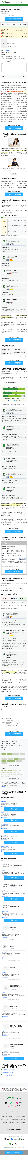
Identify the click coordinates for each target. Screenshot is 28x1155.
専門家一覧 (11, 1116)
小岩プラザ (4, 1051)
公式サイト (14, 809)
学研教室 (8, 50)
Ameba (8, 1139)
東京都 (5, 7)
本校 (3, 932)
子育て (11, 1105)
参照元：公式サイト (22, 558)
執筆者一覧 (4, 1116)
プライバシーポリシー (5, 1119)
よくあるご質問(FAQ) (20, 1122)
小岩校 (3, 870)
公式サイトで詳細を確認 (14, 18)
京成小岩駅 (14, 7)
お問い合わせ (11, 1122)
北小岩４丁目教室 (5, 813)
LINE (13, 1102)
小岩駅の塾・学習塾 (7, 1075)
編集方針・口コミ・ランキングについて (14, 1113)
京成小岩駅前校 (5, 911)
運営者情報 (18, 1116)
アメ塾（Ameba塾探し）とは (16, 1111)
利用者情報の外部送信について (18, 1119)
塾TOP (2, 7)
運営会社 (5, 1122)
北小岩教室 (3, 802)
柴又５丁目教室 (4, 824)
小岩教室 (4, 972)
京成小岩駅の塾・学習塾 (8, 1070)
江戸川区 (9, 7)
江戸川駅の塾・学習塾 (8, 1072)
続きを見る (14, 173)
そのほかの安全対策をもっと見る (14, 778)
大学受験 (20, 1102)
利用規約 (24, 1116)
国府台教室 (3, 835)
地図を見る (4, 806)
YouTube (18, 1105)
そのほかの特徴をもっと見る (14, 765)
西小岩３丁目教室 (5, 846)
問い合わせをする (5, 786)
